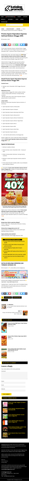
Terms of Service (4, 461)
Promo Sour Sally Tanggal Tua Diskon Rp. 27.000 (17, 403)
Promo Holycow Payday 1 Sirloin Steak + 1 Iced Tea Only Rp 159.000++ (17, 427)
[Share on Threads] (26, 45)
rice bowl (4, 300)
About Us (3, 459)
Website (3, 389)
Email (2, 385)
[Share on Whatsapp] (17, 45)
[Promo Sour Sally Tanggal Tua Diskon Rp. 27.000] (5, 404)
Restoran (10, 19)
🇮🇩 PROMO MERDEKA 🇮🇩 (10, 16)
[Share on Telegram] (21, 45)
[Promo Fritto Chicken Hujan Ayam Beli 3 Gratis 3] (4, 341)
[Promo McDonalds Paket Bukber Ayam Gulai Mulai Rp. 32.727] (4, 353)
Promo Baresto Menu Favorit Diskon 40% (16, 433)
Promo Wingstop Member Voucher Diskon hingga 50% (16, 415)
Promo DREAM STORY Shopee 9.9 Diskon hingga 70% (16, 421)
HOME (2, 16)
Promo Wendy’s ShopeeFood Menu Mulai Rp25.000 (16, 409)
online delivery (17, 297)
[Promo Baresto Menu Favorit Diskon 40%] (5, 434)
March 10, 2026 (11, 351)
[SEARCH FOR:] (14, 24)
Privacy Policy (4, 462)
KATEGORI (25, 16)
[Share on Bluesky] (24, 45)
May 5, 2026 (11, 338)
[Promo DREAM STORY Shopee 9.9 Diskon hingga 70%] (5, 422)
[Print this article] (14, 45)
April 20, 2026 (11, 325)
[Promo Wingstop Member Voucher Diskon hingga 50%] (5, 416)
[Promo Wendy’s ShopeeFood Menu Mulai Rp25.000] (5, 410)
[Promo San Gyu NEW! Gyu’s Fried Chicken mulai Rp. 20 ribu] (4, 328)
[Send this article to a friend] (12, 45)
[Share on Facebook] (2, 45)
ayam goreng (8, 297)
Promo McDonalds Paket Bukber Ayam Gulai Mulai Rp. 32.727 (17, 349)
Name (2, 381)
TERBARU (19, 16)
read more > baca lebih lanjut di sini (9, 282)
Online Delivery (10, 29)
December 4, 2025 (6, 39)
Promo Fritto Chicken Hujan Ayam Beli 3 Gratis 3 (17, 336)
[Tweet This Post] (5, 45)
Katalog (3, 19)
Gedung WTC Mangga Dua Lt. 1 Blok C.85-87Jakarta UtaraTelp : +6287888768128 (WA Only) (10, 474)
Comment (3, 371)
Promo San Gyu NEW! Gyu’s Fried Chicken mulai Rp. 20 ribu (17, 324)
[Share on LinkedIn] (7, 45)
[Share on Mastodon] (19, 45)
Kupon (21, 19)
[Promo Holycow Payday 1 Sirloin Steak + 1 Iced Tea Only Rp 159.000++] (5, 428)
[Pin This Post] (9, 45)
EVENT (17, 19)
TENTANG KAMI (4, 21)
